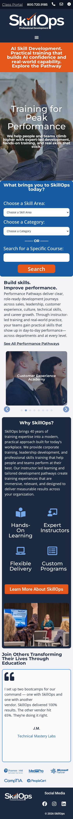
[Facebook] (45, 804)
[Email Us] (61, 4)
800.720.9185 (37, 4)
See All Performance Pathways (31, 344)
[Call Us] (53, 4)
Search (36, 268)
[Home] (36, 20)
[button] (36, 37)
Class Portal (12, 5)
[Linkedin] (64, 804)
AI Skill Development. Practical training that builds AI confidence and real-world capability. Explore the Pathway (36, 57)
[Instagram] (54, 804)
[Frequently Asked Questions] (69, 4)
